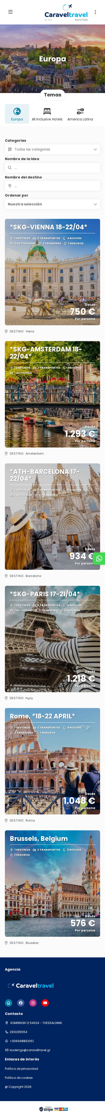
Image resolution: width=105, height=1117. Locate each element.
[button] (95, 12)
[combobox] (52, 186)
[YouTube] (45, 1003)
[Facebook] (20, 1003)
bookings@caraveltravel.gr (30, 1050)
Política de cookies (19, 1078)
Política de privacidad (21, 1069)
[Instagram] (33, 1003)
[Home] (8, 1003)
